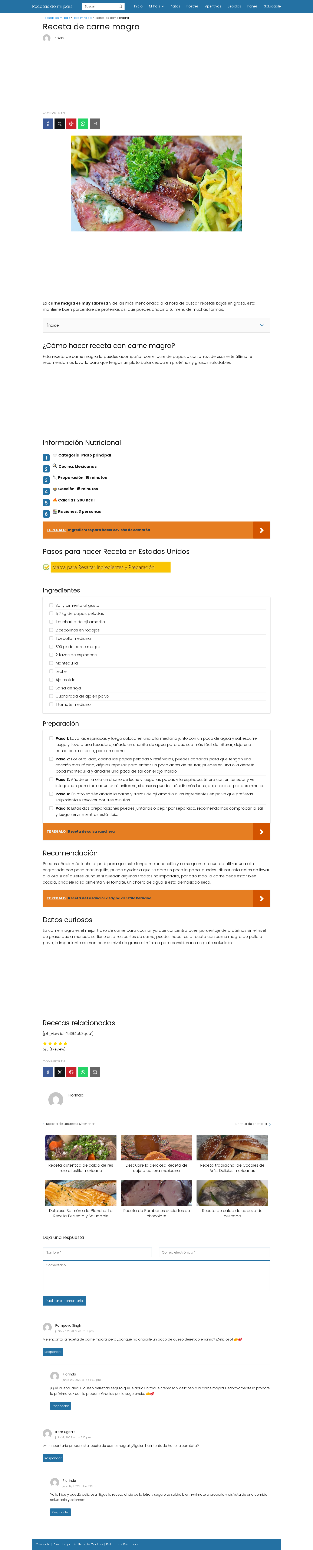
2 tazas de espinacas (76, 654)
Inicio (138, 6)
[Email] (95, 123)
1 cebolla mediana (73, 638)
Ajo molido (66, 679)
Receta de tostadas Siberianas (70, 1123)
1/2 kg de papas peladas (80, 613)
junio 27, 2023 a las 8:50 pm (74, 1331)
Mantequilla (67, 663)
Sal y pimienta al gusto (77, 605)
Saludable (272, 6)
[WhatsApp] (83, 123)
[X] (60, 123)
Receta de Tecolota (251, 1123)
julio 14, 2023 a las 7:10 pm (80, 1486)
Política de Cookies (88, 1544)
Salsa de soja (68, 688)
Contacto (43, 1544)
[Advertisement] (156, 74)
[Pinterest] (71, 123)
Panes (252, 6)
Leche (61, 671)
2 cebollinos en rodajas (78, 630)
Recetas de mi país (52, 6)
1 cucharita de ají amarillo (80, 621)
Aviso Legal (61, 1544)
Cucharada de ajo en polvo (82, 696)
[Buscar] (120, 6)
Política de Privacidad (122, 1544)
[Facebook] (48, 123)
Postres (193, 6)
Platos (175, 6)
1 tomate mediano (73, 704)
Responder (53, 1352)
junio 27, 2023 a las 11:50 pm (82, 1380)
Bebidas (234, 6)
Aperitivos (213, 6)
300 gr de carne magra (78, 646)
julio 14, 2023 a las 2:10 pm (73, 1437)
